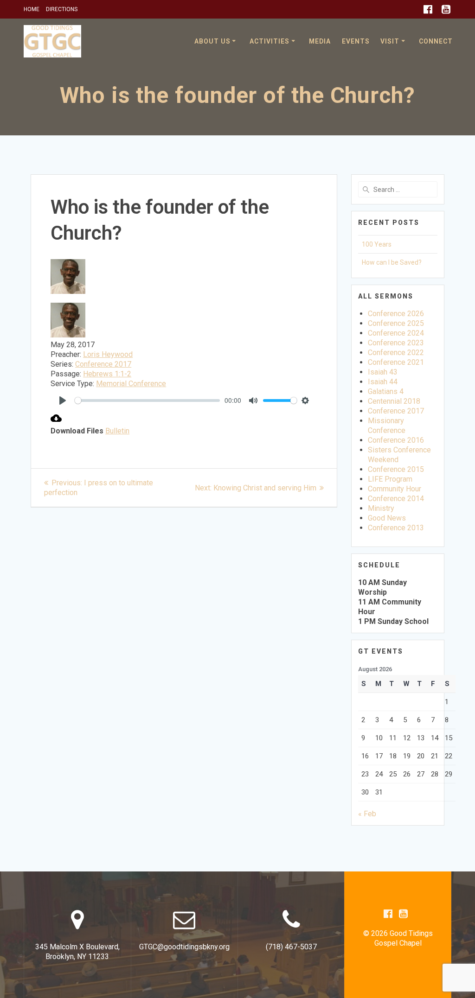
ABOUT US (212, 41)
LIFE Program (390, 479)
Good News (387, 518)
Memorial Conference (131, 383)
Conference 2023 (396, 342)
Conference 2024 (396, 333)
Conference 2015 (396, 469)
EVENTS (356, 41)
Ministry (381, 508)
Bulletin (117, 430)
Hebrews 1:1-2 (107, 373)
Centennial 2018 (394, 401)
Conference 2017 (103, 364)
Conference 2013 (396, 527)
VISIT (389, 41)
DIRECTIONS (61, 9)
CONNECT (436, 41)
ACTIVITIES (269, 41)
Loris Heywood (108, 354)
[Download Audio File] (56, 421)
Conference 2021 (396, 362)
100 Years (377, 244)
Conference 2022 (396, 352)
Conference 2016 (396, 440)
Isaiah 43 (383, 372)
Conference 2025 (396, 323)
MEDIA (320, 41)
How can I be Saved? (392, 262)
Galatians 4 (386, 391)
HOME (31, 9)
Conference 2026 (396, 313)
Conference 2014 (396, 498)
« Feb (367, 813)
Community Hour (394, 488)
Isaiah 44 (383, 381)
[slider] (147, 400)
